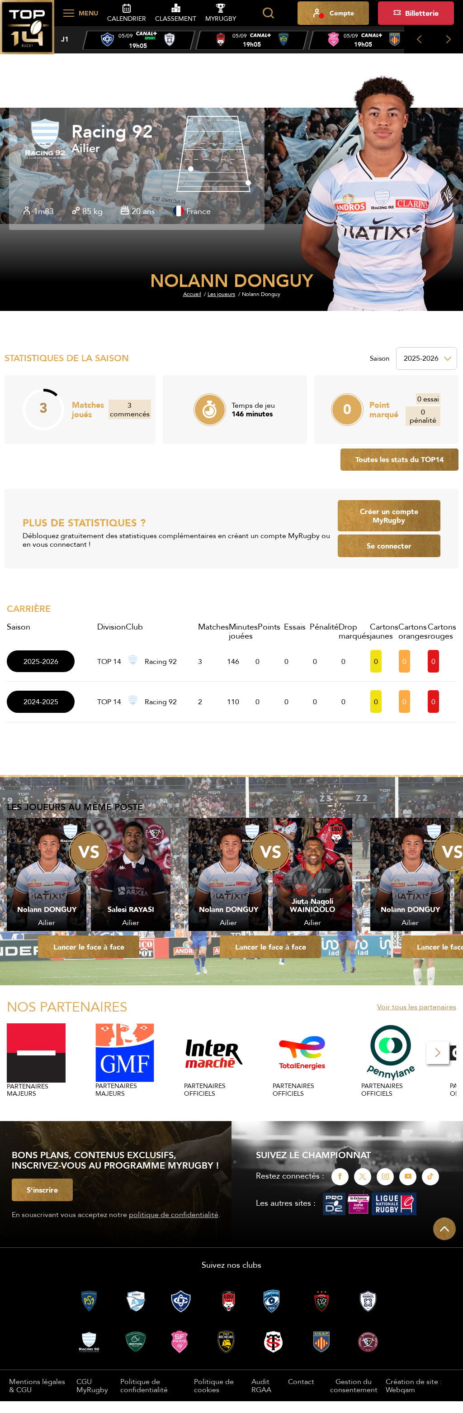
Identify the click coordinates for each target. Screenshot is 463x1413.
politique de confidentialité (173, 1214)
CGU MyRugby (92, 1385)
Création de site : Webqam (414, 1385)
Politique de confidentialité (144, 1385)
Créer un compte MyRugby (389, 515)
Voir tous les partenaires (416, 1006)
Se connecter (389, 546)
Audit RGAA (261, 1385)
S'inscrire (42, 1190)
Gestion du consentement (354, 1385)
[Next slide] (448, 39)
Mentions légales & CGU (37, 1385)
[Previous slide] (419, 39)
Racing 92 (112, 132)
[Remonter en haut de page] (444, 1228)
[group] (138, 40)
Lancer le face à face (88, 947)
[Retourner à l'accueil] (27, 32)
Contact (301, 1381)
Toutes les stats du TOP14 (399, 459)
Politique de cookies (214, 1385)
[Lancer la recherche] (268, 13)
